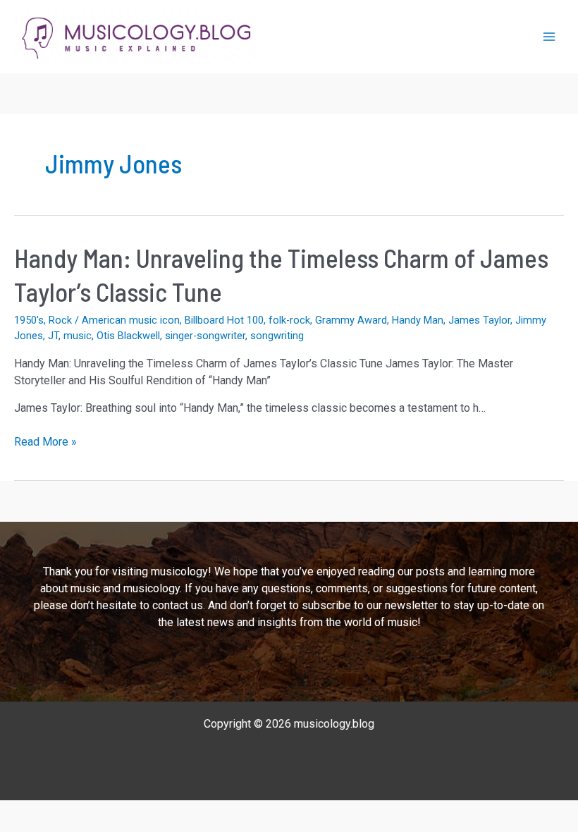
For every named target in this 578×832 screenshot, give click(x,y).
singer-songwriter (205, 335)
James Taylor (479, 320)
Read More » (45, 442)
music (77, 335)
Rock (60, 320)
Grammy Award (351, 320)
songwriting (277, 335)
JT (53, 335)
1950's (29, 320)
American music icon (131, 320)
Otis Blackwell (128, 335)
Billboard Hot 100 (224, 320)
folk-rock (289, 320)
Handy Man (417, 320)
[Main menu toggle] (549, 36)
